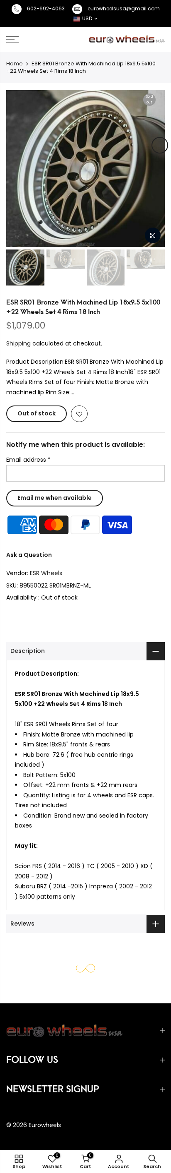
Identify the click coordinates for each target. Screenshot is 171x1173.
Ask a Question (29, 554)
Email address (28, 460)
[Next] (159, 145)
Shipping (18, 343)
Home (14, 63)
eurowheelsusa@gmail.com (124, 8)
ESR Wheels (46, 573)
